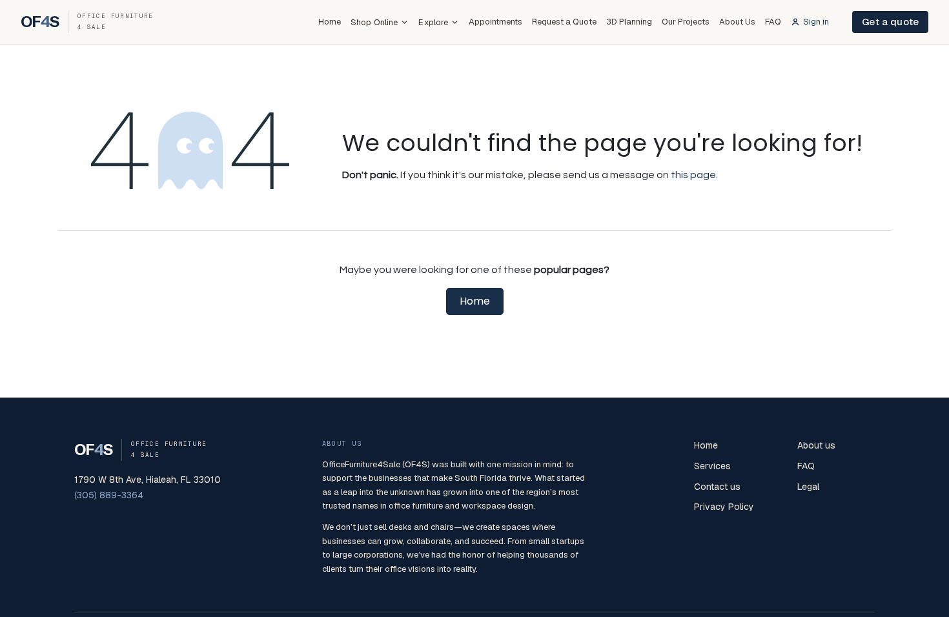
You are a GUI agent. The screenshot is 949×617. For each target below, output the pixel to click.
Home (329, 21)
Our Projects (685, 21)
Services (712, 466)
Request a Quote (564, 21)
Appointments (495, 21)
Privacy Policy (724, 506)
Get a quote (890, 21)
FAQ (773, 21)
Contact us (717, 486)
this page (693, 175)
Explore (433, 22)
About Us (737, 21)
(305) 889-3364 (108, 495)
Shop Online (374, 22)
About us (816, 445)
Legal (808, 486)
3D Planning (629, 21)
